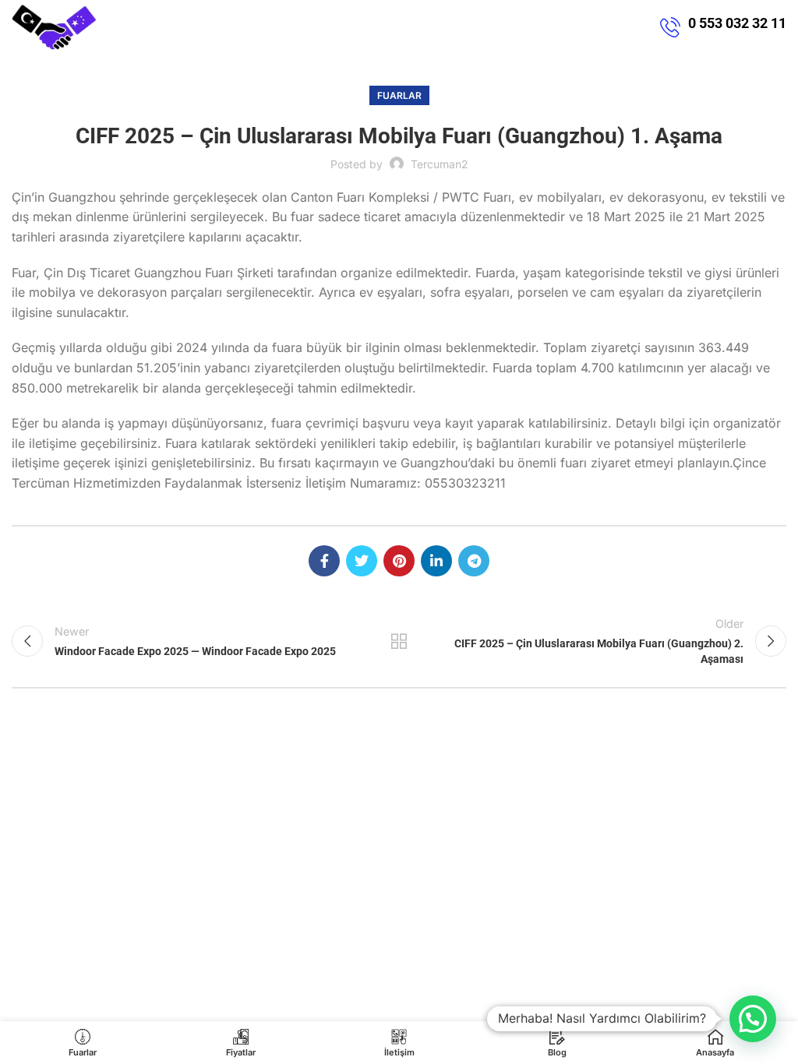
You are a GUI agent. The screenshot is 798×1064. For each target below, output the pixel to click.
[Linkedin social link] (436, 560)
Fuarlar (399, 95)
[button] (752, 1018)
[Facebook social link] (324, 560)
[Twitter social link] (361, 560)
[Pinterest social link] (399, 560)
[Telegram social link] (473, 560)
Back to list (399, 641)
